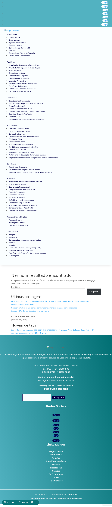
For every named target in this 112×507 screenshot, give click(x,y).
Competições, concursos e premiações (25, 240)
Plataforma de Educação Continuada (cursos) (27, 155)
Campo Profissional (17, 134)
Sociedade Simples (16, 195)
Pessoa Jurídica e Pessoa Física (21, 152)
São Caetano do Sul (26, 334)
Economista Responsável (19, 187)
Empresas (11, 178)
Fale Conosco (56, 481)
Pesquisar (15, 287)
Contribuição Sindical (17, 150)
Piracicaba (63, 330)
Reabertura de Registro (18, 76)
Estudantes (11, 164)
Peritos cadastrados (17, 142)
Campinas (21, 330)
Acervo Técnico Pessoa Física (21, 144)
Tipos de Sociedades (17, 192)
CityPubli (72, 494)
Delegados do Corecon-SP (19, 48)
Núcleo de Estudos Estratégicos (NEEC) (25, 248)
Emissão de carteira (17, 73)
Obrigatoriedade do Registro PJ (22, 190)
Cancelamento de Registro (20, 91)
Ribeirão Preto (74, 330)
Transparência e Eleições (17, 217)
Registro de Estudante (18, 167)
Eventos (12, 243)
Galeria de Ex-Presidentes (19, 56)
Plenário (12, 50)
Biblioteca (13, 237)
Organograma (14, 40)
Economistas (12, 125)
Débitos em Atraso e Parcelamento (23, 211)
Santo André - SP (87, 330)
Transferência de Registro (19, 78)
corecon (29, 330)
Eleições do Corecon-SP (18, 225)
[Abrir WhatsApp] (105, 500)
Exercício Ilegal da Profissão (20, 114)
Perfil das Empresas (17, 197)
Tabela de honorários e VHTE (20, 109)
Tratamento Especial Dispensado (22, 89)
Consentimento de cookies (43, 498)
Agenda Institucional (17, 43)
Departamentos (15, 45)
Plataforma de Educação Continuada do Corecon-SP (30, 172)
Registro (56, 458)
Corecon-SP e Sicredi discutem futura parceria (30, 311)
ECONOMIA (38, 330)
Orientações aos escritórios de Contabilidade (27, 111)
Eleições (56, 464)
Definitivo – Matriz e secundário (21, 200)
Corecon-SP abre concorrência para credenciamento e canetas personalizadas (44, 308)
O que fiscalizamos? (17, 106)
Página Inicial (56, 451)
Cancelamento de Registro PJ (21, 208)
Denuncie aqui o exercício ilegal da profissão (27, 119)
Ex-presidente (50, 329)
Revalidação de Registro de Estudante (24, 170)
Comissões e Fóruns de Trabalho (22, 53)
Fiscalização (12, 98)
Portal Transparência (56, 461)
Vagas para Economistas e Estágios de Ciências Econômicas (33, 158)
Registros (11, 62)
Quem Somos (14, 37)
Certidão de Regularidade (19, 203)
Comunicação (12, 231)
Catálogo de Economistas (19, 131)
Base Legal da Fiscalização (19, 101)
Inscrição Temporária (17, 81)
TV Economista (56, 474)
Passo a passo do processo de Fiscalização (26, 103)
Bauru (13, 330)
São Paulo (40, 333)
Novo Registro (15, 70)
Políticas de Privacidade (70, 498)
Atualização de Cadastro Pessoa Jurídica (25, 182)
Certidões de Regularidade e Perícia (23, 147)
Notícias (12, 245)
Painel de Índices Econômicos (21, 250)
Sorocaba (14, 334)
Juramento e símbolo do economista (24, 137)
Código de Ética (15, 139)
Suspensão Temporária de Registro (23, 84)
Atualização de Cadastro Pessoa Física (24, 65)
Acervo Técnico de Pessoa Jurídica (23, 205)
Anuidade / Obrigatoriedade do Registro (25, 68)
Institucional (12, 34)
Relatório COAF (15, 117)
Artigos (12, 235)
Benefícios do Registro (18, 86)
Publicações (14, 256)
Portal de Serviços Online (19, 129)
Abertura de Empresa (17, 184)
